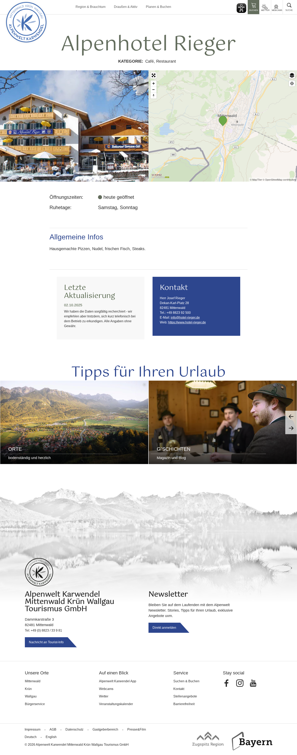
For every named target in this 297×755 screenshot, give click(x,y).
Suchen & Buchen (186, 681)
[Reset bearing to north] (154, 96)
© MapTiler (256, 179)
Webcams (277, 10)
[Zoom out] (154, 89)
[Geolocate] (292, 83)
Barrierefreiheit (184, 704)
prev (291, 416)
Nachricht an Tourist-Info (46, 642)
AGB (53, 729)
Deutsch (31, 737)
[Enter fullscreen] (154, 75)
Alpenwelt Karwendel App (117, 681)
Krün (28, 689)
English (51, 737)
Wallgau (31, 696)
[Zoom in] (154, 83)
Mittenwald (32, 681)
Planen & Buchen (158, 6)
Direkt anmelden (164, 627)
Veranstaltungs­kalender (116, 704)
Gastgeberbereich (105, 729)
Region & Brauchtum (90, 6)
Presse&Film (136, 729)
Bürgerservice (35, 704)
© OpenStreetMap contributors (279, 179)
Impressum (32, 729)
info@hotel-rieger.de (185, 317)
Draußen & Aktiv (125, 6)
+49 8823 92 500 (178, 312)
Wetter (265, 10)
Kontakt (178, 689)
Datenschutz (74, 729)
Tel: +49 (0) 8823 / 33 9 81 (43, 630)
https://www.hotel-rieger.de (187, 322)
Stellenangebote (185, 696)
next (291, 428)
